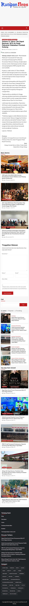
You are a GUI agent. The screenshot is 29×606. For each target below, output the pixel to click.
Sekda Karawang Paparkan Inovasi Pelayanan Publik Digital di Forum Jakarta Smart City (13, 543)
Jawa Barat (4, 573)
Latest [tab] (4, 311)
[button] (2, 28)
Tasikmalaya (5, 593)
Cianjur (22, 567)
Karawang (13, 325)
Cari (2, 299)
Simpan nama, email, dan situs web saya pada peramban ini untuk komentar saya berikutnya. (14, 287)
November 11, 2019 (11, 49)
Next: (15, 145)
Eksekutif (9, 570)
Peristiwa (9, 39)
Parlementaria (5, 579)
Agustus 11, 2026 (10, 475)
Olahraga (17, 576)
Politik (23, 585)
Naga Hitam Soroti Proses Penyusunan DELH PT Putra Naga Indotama (18, 319)
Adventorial (5, 567)
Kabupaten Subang (13, 573)
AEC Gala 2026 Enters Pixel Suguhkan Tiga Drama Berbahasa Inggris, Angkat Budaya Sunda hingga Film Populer (13, 204)
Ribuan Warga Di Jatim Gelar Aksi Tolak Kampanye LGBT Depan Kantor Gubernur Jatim (18, 361)
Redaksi (3, 528)
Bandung (4, 199)
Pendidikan (4, 39)
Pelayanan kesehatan (15, 579)
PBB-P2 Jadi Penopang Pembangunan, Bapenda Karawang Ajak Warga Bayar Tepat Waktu (12, 548)
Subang (19, 590)
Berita (8, 227)
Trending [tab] (18, 311)
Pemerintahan (18, 325)
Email (17, 273)
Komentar (5, 253)
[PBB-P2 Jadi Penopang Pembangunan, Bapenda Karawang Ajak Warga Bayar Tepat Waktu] (5, 339)
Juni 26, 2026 (9, 237)
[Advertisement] (14, 18)
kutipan (4, 49)
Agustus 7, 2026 (10, 207)
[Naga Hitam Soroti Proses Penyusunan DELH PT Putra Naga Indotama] (5, 318)
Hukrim (19, 570)
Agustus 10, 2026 (10, 502)
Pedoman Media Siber (6, 525)
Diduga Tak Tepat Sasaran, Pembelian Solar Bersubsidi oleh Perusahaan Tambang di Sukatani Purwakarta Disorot (14, 472)
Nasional (13, 358)
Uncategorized (21, 358)
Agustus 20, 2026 (10, 420)
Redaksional (14, 39)
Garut (14, 570)
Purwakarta (4, 386)
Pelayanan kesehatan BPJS (7, 582)
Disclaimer (4, 519)
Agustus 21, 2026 (10, 393)
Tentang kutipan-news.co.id (8, 531)
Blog (2, 516)
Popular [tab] (11, 311)
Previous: (14, 139)
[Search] (26, 28)
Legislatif (4, 576)
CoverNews (21, 602)
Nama (4, 273)
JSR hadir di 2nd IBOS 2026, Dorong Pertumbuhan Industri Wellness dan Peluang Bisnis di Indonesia (14, 177)
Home (2, 522)
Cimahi (3, 570)
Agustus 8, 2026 (10, 180)
